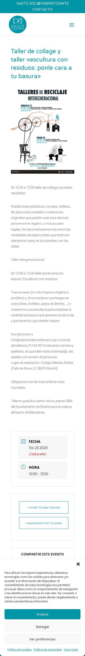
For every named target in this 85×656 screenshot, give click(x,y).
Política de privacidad (48, 649)
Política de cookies (19, 649)
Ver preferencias (42, 639)
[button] (78, 564)
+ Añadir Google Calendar (44, 507)
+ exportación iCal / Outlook (43, 523)
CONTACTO (42, 9)
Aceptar (42, 614)
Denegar (42, 626)
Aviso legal (71, 649)
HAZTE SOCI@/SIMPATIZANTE (43, 3)
